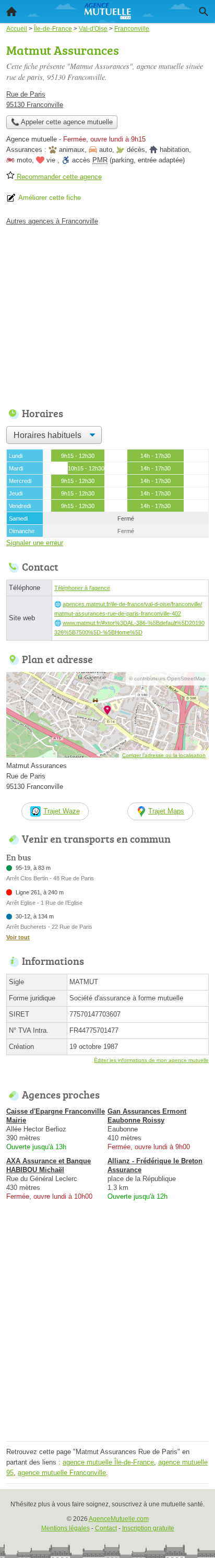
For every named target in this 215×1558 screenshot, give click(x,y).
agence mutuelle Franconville (62, 1473)
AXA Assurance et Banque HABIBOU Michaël (48, 1165)
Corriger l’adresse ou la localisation (164, 755)
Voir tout (18, 937)
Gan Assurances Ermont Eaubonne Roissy (147, 1115)
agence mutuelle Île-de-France (108, 1462)
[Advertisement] (107, 1330)
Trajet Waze (61, 811)
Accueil (11, 11)
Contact (106, 1528)
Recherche (203, 11)
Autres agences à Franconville (52, 221)
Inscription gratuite (148, 1528)
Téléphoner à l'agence (82, 588)
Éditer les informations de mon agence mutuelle (151, 1060)
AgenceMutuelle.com (119, 1518)
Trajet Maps (166, 811)
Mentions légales (65, 1528)
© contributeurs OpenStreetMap (167, 678)
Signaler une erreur (34, 543)
